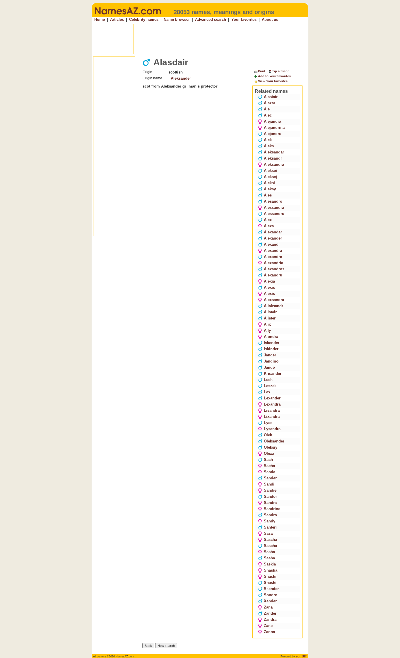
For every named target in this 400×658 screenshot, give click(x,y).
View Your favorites (273, 81)
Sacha (269, 466)
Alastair (271, 97)
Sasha (269, 552)
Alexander (273, 238)
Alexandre (273, 256)
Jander (270, 355)
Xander (270, 601)
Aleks (269, 146)
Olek (268, 435)
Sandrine (272, 509)
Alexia (269, 281)
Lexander (272, 398)
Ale (267, 109)
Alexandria (273, 263)
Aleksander (181, 78)
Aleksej (270, 177)
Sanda (269, 472)
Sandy (269, 521)
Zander (270, 613)
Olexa (269, 453)
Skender (271, 589)
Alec (268, 115)
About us (270, 19)
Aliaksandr (273, 306)
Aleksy (270, 189)
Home (99, 19)
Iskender (271, 343)
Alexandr (272, 244)
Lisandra (272, 410)
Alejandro (272, 133)
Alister (270, 318)
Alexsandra (274, 300)
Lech (268, 379)
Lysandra (272, 429)
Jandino (271, 361)
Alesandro (273, 201)
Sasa (268, 533)
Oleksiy (270, 447)
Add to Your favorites (274, 76)
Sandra (270, 502)
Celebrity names (143, 19)
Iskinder (271, 349)
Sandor (270, 496)
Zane (268, 625)
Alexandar (273, 232)
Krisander (272, 373)
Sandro (270, 515)
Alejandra (272, 121)
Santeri (270, 527)
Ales (268, 195)
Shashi (270, 576)
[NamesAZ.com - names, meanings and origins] (127, 16)
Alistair (270, 312)
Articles (117, 19)
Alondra (271, 336)
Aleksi (269, 183)
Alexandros (274, 269)
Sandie (270, 490)
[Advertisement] (200, 39)
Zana (268, 607)
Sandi (269, 484)
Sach (268, 459)
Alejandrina (274, 127)
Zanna (269, 632)
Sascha (270, 539)
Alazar (269, 103)
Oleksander (274, 441)
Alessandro (274, 213)
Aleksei (270, 170)
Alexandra (273, 250)
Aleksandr (273, 158)
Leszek (270, 386)
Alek (268, 140)
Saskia (270, 564)
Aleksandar (274, 152)
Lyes (268, 423)
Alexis (269, 287)
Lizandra (272, 416)
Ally (267, 330)
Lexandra (272, 404)
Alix (267, 324)
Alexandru (273, 275)
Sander (270, 478)
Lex (267, 392)
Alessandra (274, 207)
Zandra (270, 619)
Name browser (177, 19)
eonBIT (301, 656)
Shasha (270, 570)
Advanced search (210, 19)
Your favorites (244, 19)
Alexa (269, 226)
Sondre (270, 595)
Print (261, 71)
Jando (269, 367)
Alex (268, 220)
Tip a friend (281, 71)
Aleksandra (274, 164)
